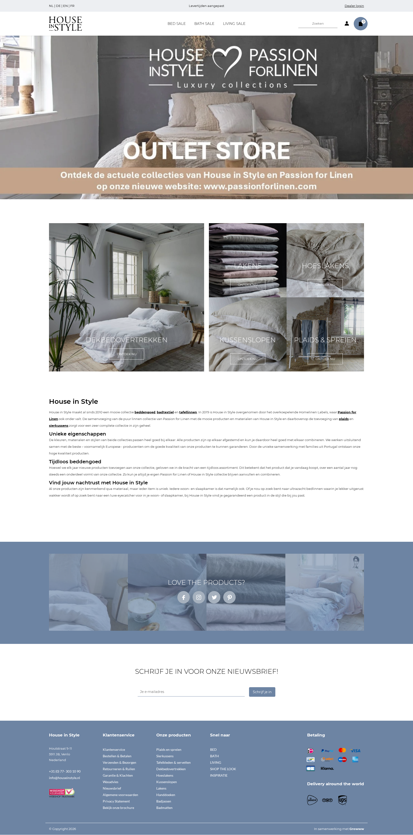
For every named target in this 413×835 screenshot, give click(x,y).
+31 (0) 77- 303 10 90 (65, 771)
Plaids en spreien (168, 749)
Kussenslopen (166, 782)
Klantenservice (114, 749)
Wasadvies (110, 782)
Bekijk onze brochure (118, 808)
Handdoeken (165, 795)
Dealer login (354, 6)
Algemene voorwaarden (120, 795)
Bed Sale (177, 23)
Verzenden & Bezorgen (119, 762)
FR (72, 6)
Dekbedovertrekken (171, 769)
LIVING (215, 762)
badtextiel (165, 412)
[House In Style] (65, 23)
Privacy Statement (116, 801)
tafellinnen (188, 412)
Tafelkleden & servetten (173, 762)
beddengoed (145, 412)
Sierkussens (165, 756)
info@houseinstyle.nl (64, 778)
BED (213, 749)
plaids (344, 419)
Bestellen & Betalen (117, 756)
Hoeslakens (164, 775)
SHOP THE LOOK (223, 769)
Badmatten (164, 808)
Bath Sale (204, 23)
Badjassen (163, 801)
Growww (356, 829)
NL (51, 6)
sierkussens (58, 425)
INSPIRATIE (219, 775)
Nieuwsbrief (112, 788)
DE (58, 6)
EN (65, 6)
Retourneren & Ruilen (119, 769)
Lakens (161, 788)
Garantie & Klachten (118, 775)
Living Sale (234, 23)
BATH (214, 756)
